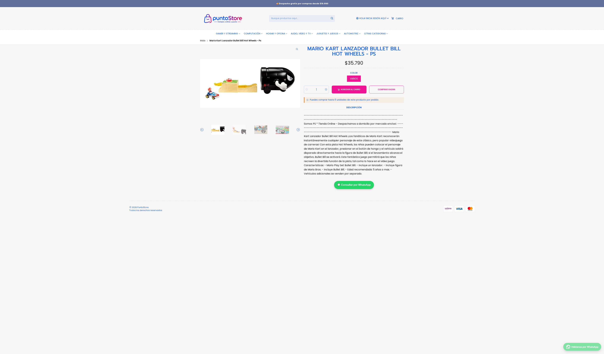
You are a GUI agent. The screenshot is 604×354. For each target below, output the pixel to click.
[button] (228, 33)
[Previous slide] (202, 130)
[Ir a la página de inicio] (222, 18)
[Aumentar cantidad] (326, 89)
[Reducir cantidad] (306, 89)
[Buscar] (332, 18)
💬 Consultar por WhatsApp (354, 184)
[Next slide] (297, 130)
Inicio (202, 41)
